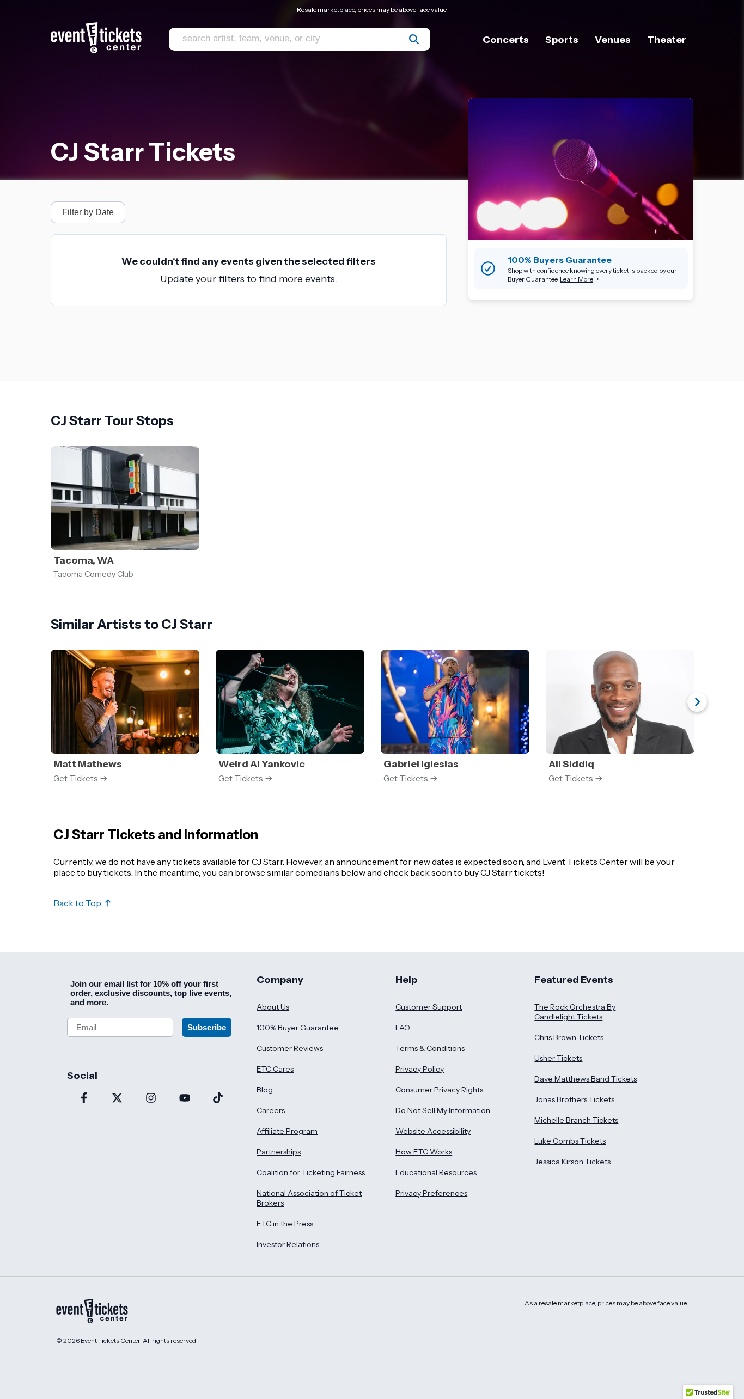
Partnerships (279, 1152)
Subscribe (206, 1027)
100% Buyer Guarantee (298, 1028)
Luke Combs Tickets (570, 1141)
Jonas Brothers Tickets (574, 1099)
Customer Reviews (290, 1048)
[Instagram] (151, 1098)
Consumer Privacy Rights (439, 1090)
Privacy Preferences (431, 1193)
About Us (273, 1007)
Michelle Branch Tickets (576, 1120)
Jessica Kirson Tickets (572, 1161)
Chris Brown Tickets (568, 1037)
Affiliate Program (287, 1131)
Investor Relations (288, 1244)
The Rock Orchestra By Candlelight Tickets (574, 1012)
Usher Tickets (558, 1058)
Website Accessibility (433, 1131)
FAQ (402, 1028)
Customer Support (428, 1007)
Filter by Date (88, 212)
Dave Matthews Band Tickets (585, 1079)
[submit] (414, 39)
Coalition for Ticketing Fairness (311, 1172)
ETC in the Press (285, 1224)
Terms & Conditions (430, 1048)
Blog (265, 1090)
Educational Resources (436, 1172)
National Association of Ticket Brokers (309, 1198)
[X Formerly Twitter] (118, 1098)
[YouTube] (185, 1098)
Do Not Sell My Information (442, 1110)
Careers (271, 1110)
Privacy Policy (419, 1069)
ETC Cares (275, 1069)
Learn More (576, 279)
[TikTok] (218, 1098)
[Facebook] (84, 1098)
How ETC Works (423, 1152)
